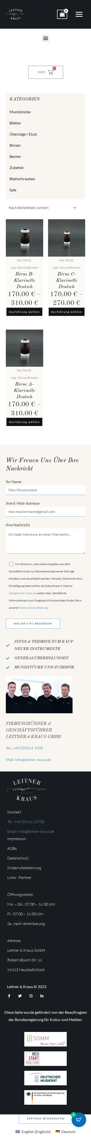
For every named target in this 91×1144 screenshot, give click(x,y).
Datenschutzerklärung (33, 607)
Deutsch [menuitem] (68, 1131)
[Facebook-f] (9, 996)
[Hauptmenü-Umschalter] (79, 14)
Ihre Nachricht (18, 524)
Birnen (15, 145)
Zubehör (16, 167)
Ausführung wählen (24, 311)
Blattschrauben (22, 178)
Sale (12, 189)
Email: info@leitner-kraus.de (30, 831)
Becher (15, 156)
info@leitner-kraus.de (22, 593)
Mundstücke (20, 111)
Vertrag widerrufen (46, 1118)
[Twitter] (20, 996)
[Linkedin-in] (42, 996)
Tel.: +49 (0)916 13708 (25, 821)
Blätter (15, 123)
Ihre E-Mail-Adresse (23, 503)
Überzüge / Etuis (23, 134)
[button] (45, 38)
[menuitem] (33, 1131)
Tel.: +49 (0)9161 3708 (24, 748)
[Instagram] (31, 996)
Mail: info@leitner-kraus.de (28, 759)
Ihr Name (13, 481)
